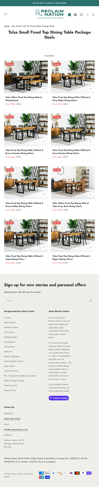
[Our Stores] (81, 15)
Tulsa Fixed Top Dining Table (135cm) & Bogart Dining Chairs (71, 258)
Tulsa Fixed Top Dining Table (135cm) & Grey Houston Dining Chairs (71, 152)
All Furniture (9, 332)
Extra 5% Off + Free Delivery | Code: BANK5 (49, 3)
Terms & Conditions (47, 461)
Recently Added (11, 327)
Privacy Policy (10, 390)
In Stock (7, 317)
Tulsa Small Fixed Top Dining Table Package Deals (32, 26)
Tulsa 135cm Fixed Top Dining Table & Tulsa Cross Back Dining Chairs (70, 205)
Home (6, 26)
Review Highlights (11, 356)
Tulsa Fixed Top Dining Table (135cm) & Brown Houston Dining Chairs (24, 152)
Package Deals (10, 337)
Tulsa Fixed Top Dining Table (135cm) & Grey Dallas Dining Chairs (71, 99)
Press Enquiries (10, 385)
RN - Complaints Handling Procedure (20, 375)
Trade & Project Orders (14, 380)
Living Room (9, 346)
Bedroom (8, 351)
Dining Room (9, 341)
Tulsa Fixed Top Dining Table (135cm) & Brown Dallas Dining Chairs (24, 205)
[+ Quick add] (43, 88)
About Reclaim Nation (13, 361)
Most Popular (10, 322)
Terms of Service (11, 370)
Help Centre (9, 366)
